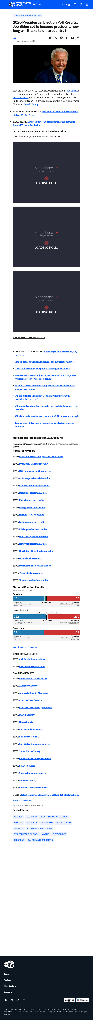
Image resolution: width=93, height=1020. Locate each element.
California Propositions (32, 659)
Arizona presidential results (34, 478)
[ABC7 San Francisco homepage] (20, 4)
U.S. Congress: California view (35, 470)
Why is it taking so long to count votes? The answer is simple (47, 416)
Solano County (27, 765)
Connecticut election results (34, 485)
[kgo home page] (9, 964)
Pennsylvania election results (35, 565)
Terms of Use (72, 1009)
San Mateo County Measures (34, 743)
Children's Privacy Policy (38, 1009)
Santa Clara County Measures (35, 758)
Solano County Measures (32, 772)
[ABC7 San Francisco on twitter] (12, 1000)
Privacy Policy (8, 1009)
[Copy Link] (78, 38)
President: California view (33, 463)
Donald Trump (31, 104)
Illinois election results (31, 514)
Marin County (27, 714)
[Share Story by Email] (72, 38)
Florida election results (31, 500)
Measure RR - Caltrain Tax (33, 678)
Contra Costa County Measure (35, 707)
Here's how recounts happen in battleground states (42, 368)
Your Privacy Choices (21, 1009)
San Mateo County (29, 736)
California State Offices (32, 666)
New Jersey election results (33, 536)
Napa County (26, 722)
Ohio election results (30, 558)
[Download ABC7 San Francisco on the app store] (70, 1000)
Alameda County (28, 685)
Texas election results (31, 572)
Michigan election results (33, 529)
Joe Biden (72, 90)
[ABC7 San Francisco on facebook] (6, 1000)
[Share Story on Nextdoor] (67, 38)
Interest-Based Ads (10, 1011)
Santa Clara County (29, 751)
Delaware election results (33, 492)
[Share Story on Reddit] (61, 38)
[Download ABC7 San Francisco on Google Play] (82, 1000)
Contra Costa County (30, 700)
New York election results (33, 543)
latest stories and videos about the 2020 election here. (50, 794)
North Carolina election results (36, 551)
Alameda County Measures (33, 692)
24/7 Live (37, 4)
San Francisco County (31, 729)
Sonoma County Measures (33, 787)
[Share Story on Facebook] (50, 38)
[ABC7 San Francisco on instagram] (18, 1000)
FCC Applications (39, 1011)
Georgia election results (32, 507)
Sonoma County (28, 780)
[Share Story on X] (56, 38)
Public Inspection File (25, 1011)
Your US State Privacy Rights (57, 1009)
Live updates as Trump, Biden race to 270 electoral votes (45, 361)
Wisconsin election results (33, 580)
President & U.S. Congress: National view (41, 456)
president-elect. (20, 97)
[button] (5, 4)
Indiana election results (32, 521)
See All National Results (25, 647)
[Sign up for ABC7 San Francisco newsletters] (23, 1000)
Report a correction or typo (22, 800)
